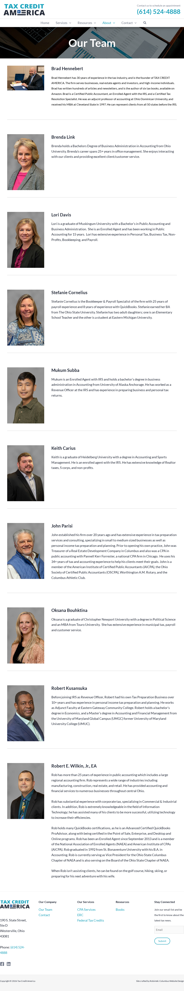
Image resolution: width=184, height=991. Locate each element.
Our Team (45, 909)
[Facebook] (2, 964)
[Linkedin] (8, 964)
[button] (69, 23)
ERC (80, 915)
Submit (162, 940)
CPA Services (86, 909)
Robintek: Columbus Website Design (167, 981)
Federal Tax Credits (90, 920)
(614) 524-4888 (158, 11)
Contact (44, 915)
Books (120, 909)
